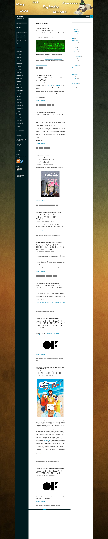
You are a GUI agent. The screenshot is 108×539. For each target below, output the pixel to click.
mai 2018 (18, 69)
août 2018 (18, 66)
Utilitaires (50, 75)
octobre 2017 (18, 74)
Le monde (75, 69)
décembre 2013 (19, 104)
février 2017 (18, 78)
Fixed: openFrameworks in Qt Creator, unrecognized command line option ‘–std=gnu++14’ (50, 324)
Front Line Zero (50, 85)
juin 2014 (18, 96)
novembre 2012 (19, 123)
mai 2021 (18, 60)
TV (43, 368)
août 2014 (18, 95)
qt (37, 360)
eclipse (50, 461)
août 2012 (18, 126)
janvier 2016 (18, 89)
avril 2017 (18, 77)
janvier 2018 (18, 72)
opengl (52, 311)
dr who (45, 461)
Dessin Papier (76, 31)
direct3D (41, 235)
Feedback (75, 78)
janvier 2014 (18, 102)
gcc (45, 358)
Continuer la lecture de (41, 65)
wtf (57, 205)
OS (37, 155)
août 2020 (18, 65)
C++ (36, 28)
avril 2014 (18, 99)
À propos (88, 16)
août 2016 (18, 83)
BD (74, 76)
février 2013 (18, 119)
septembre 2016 (19, 81)
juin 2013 (18, 113)
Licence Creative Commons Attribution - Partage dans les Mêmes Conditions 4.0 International (21, 174)
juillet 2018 (18, 68)
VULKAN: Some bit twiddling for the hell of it (50, 32)
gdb (53, 461)
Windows (48, 155)
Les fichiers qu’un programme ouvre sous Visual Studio (49, 159)
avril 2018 (18, 71)
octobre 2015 (18, 92)
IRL (73, 67)
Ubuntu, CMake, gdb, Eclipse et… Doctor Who (49, 371)
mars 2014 (18, 101)
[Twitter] (22, 161)
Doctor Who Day (46, 440)
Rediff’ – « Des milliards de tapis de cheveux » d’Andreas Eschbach (21, 148)
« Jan (17, 43)
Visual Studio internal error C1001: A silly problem (48, 216)
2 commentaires (48, 82)
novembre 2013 (19, 105)
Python (77, 63)
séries (37, 368)
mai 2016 (18, 86)
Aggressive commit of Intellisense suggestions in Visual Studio (50, 247)
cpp (37, 147)
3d (37, 311)
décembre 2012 (19, 122)
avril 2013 (18, 116)
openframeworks (54, 358)
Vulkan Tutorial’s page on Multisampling (53, 59)
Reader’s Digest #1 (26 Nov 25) (21, 136)
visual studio (46, 147)
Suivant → (52, 510)
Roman (75, 81)
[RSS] (18, 161)
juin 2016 (18, 84)
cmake (38, 461)
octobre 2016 (18, 80)
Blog (73, 38)
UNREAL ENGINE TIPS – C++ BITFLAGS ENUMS (49, 78)
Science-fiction (60, 367)
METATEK (58, 85)
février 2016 (18, 87)
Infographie (76, 33)
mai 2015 (18, 93)
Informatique (40, 75)
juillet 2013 (18, 111)
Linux (45, 283)
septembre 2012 (19, 125)
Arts (73, 26)
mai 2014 (18, 98)
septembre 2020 (19, 63)
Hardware (75, 42)
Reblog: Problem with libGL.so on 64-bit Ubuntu (50, 286)
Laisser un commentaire (48, 37)
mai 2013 (18, 114)
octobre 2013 (18, 107)
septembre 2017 (19, 75)
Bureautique (77, 53)
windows (52, 205)
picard (41, 205)
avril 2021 (18, 62)
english (41, 147)
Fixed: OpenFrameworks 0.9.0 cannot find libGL (49, 471)
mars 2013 (18, 117)
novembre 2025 (19, 51)
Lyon (47, 367)
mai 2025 (18, 54)
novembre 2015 (19, 90)
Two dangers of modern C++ (49, 115)
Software (47, 28)
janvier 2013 (18, 120)
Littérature (74, 74)
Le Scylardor (19, 16)
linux (48, 311)
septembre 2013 (19, 108)
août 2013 (18, 110)
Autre (73, 35)
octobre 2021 (18, 57)
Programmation (40, 28)
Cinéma (75, 29)
